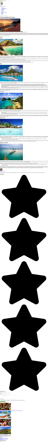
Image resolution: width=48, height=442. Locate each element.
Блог (1, 13)
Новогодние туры (5, 8)
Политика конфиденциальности (4, 438)
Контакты (1, 437)
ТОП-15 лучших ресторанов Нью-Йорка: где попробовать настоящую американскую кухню (11, 410)
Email (1, 394)
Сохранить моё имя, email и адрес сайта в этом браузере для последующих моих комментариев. (13, 400)
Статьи (2, 14)
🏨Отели (2, 9)
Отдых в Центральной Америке (4, 434)
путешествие (1, 35)
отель (6, 167)
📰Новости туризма (3, 12)
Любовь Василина (2, 171)
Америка (21, 31)
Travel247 (1, 5)
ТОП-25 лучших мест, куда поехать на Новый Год (6, 426)
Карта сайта (1, 439)
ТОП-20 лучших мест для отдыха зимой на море (6, 418)
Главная (2, 11)
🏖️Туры (2, 7)
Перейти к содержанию (3, 0)
